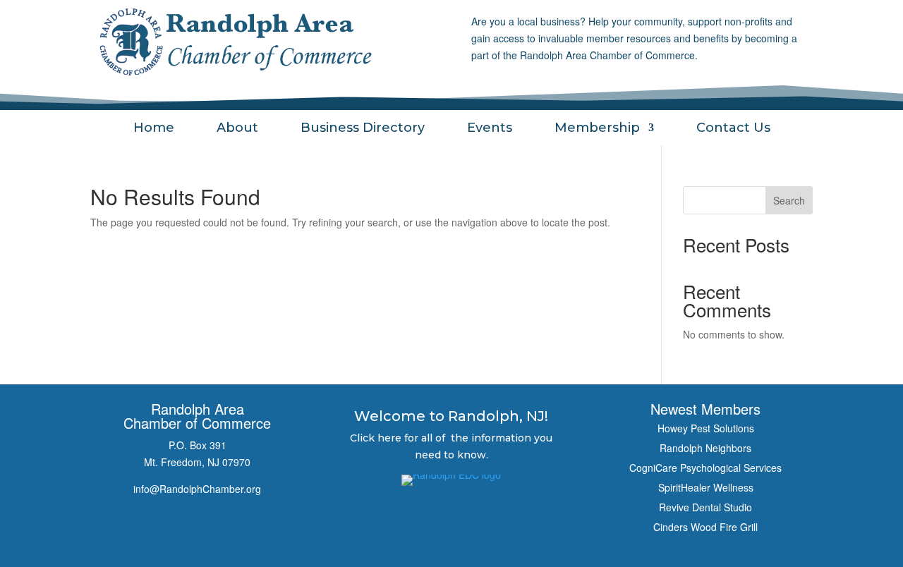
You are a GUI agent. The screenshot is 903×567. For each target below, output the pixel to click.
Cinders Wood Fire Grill (705, 527)
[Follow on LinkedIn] (238, 526)
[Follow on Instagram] (197, 526)
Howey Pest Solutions (705, 428)
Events (489, 129)
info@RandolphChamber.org (197, 489)
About (237, 129)
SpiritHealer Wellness (705, 487)
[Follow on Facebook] (156, 526)
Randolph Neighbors (705, 448)
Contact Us (733, 129)
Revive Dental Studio (705, 507)
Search (789, 200)
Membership (597, 129)
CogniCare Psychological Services (705, 468)
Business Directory (363, 129)
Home (153, 129)
